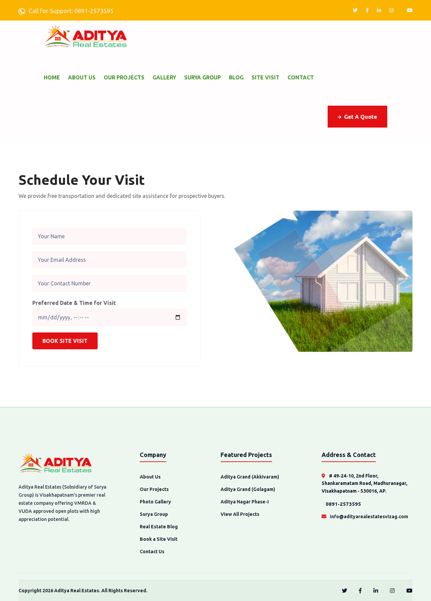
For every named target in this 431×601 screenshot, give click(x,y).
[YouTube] (409, 10)
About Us (82, 77)
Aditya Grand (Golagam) (248, 489)
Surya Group (202, 77)
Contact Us (152, 551)
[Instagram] (391, 10)
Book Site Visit (65, 341)
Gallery (164, 77)
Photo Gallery (155, 501)
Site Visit (265, 77)
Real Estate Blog (159, 526)
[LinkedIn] (379, 10)
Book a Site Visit (158, 539)
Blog (236, 77)
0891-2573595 (342, 504)
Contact (301, 77)
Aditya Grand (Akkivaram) (250, 477)
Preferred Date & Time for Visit (74, 303)
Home (52, 77)
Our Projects (124, 77)
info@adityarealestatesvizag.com (368, 516)
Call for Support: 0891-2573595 (71, 10)
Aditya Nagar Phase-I (245, 501)
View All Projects (240, 514)
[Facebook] (367, 10)
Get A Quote (360, 117)
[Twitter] (355, 10)
